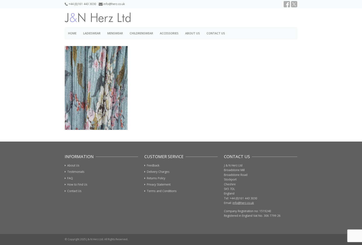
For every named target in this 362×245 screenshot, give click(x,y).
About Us (192, 33)
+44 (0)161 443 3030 (82, 4)
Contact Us (216, 33)
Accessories (169, 33)
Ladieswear (92, 33)
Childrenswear (141, 33)
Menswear (115, 33)
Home (72, 33)
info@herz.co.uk (114, 4)
